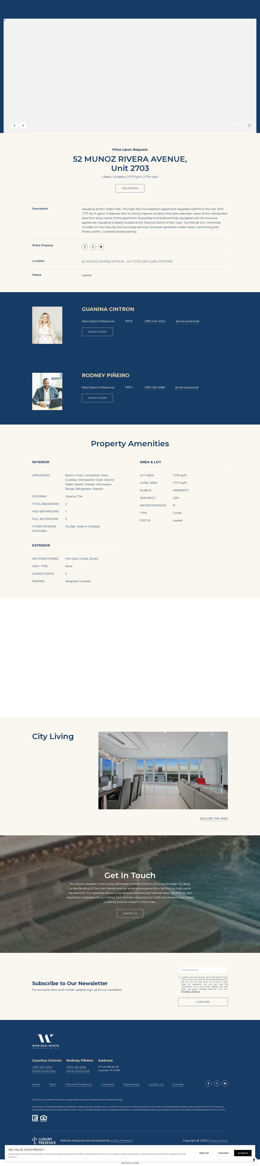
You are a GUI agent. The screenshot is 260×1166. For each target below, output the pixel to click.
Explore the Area (214, 818)
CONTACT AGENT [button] (97, 331)
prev (14, 125)
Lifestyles (107, 1084)
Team (52, 1084)
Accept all (243, 1153)
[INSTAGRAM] (217, 1083)
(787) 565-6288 (155, 387)
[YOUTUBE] (225, 1083)
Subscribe (203, 1002)
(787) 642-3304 (155, 321)
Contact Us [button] (130, 913)
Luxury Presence (122, 1140)
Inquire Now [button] (130, 188)
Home (36, 1084)
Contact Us (156, 1084)
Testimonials (131, 1084)
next (22, 125)
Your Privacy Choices (130, 1162)
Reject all (204, 1153)
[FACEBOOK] (209, 1083)
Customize (223, 1153)
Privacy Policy (190, 991)
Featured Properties (78, 1084)
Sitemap (178, 1084)
